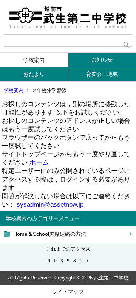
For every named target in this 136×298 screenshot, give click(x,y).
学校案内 (34, 60)
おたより (34, 74)
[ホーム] (68, 17)
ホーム (39, 162)
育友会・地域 (102, 74)
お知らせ (102, 59)
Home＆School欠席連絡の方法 (49, 234)
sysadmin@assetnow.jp (50, 204)
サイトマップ (68, 292)
